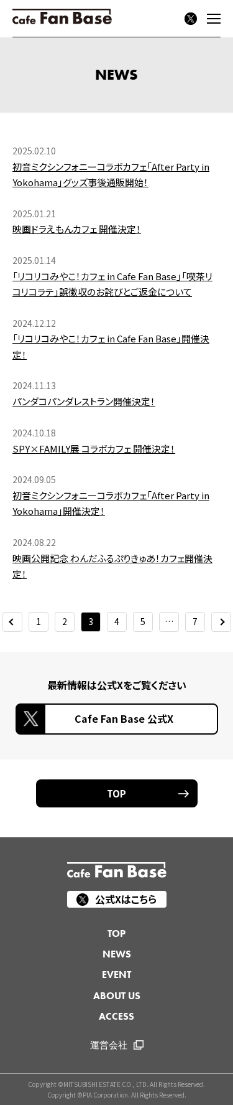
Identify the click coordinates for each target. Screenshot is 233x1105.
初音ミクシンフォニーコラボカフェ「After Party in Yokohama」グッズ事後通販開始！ (110, 174)
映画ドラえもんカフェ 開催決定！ (76, 228)
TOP (116, 793)
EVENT (116, 974)
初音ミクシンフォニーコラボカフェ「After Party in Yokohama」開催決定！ (110, 503)
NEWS (117, 954)
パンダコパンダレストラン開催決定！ (83, 401)
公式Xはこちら (126, 898)
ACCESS (116, 1016)
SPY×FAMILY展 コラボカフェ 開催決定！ (93, 448)
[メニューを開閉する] (214, 19)
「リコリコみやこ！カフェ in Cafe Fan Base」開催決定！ (110, 346)
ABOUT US (116, 995)
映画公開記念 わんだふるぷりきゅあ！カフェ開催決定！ (112, 566)
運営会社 (108, 1045)
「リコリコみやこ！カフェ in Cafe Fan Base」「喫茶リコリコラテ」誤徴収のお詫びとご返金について (112, 284)
